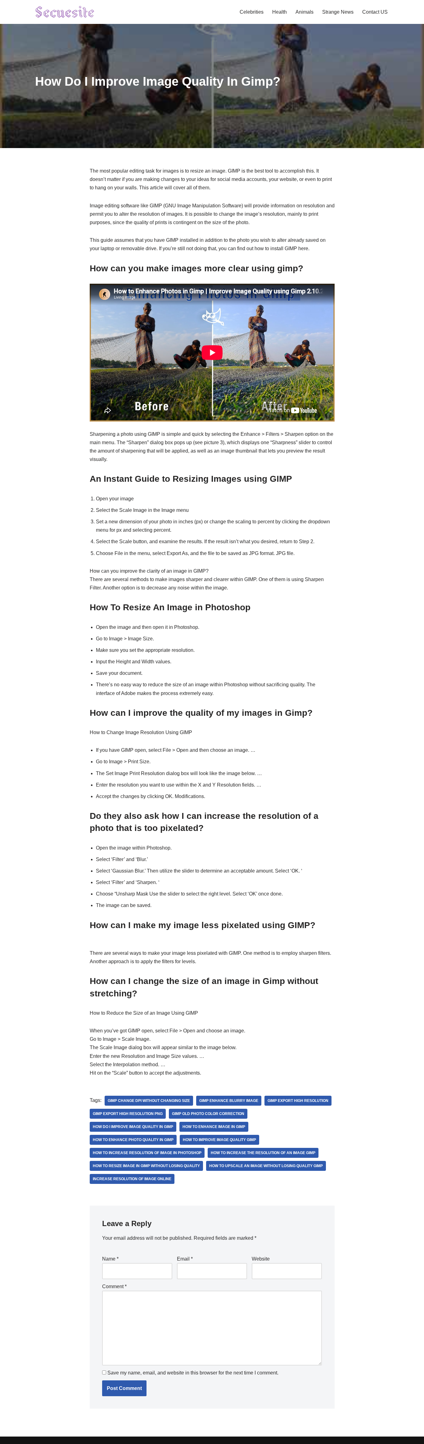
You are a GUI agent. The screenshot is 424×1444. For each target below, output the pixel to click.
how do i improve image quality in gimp (133, 1127)
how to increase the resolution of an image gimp (263, 1153)
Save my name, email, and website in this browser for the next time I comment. (192, 1372)
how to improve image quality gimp (219, 1140)
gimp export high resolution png (128, 1114)
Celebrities (252, 12)
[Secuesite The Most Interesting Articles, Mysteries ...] (65, 12)
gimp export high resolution (298, 1101)
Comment (114, 1286)
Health (279, 12)
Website (261, 1258)
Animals (304, 12)
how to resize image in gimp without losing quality (146, 1166)
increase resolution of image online (132, 1179)
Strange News (338, 12)
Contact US (375, 12)
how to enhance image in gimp (214, 1127)
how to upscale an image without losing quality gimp (266, 1166)
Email (185, 1258)
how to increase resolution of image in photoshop (147, 1153)
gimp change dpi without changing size (149, 1101)
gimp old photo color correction (208, 1114)
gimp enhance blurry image (228, 1101)
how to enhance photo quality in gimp (133, 1140)
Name (110, 1258)
